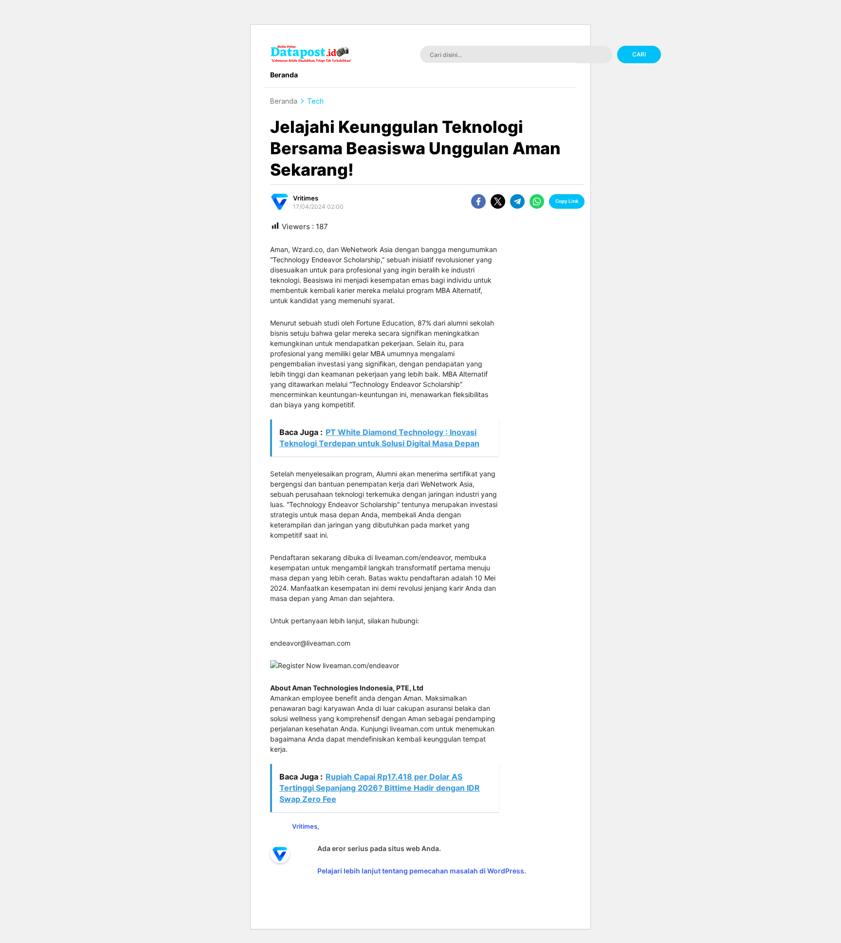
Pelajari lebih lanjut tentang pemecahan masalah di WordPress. (421, 871)
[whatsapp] (537, 201)
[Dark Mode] (736, 55)
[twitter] (498, 201)
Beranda (283, 101)
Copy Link (567, 201)
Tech (315, 101)
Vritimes (305, 198)
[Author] (280, 201)
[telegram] (517, 201)
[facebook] (478, 201)
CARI (639, 54)
